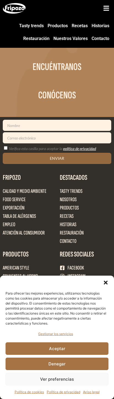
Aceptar (57, 348)
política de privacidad (79, 148)
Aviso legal (91, 392)
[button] (105, 282)
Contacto (100, 38)
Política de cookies (29, 392)
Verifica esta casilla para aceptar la (52, 148)
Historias (100, 25)
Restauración (36, 38)
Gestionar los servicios (55, 334)
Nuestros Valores (70, 38)
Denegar (57, 363)
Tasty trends (31, 25)
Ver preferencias (57, 379)
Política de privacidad (63, 392)
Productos (58, 25)
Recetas (80, 25)
